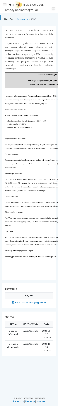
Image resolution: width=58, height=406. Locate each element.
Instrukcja (18, 401)
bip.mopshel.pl (22, 19)
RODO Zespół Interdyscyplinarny (30, 302)
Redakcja (30, 401)
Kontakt (40, 401)
